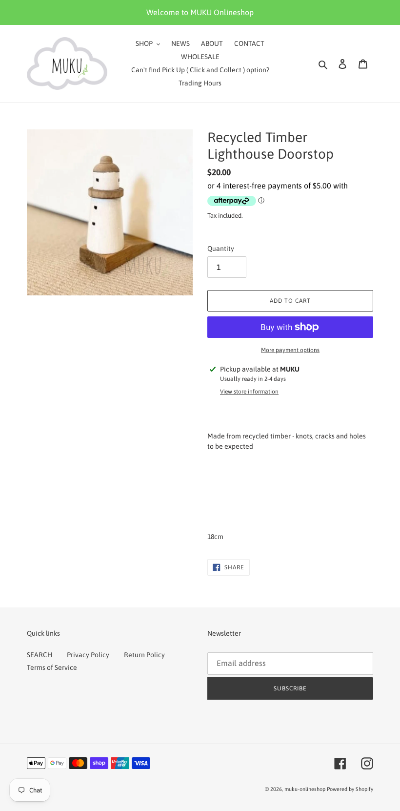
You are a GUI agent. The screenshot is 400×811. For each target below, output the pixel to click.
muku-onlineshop (304, 789)
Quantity (220, 248)
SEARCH (39, 655)
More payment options (290, 350)
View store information (249, 391)
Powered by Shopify (350, 789)
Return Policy (144, 655)
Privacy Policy (88, 655)
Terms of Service (52, 667)
